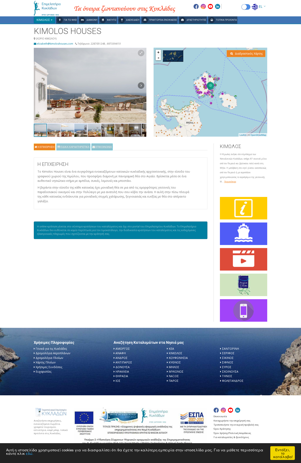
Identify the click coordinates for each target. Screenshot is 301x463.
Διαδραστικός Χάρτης (248, 53)
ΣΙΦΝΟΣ (227, 362)
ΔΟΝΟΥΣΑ (122, 367)
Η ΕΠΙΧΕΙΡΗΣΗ (45, 147)
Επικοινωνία (220, 416)
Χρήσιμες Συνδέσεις (49, 367)
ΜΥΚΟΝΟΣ (176, 371)
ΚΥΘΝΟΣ (175, 362)
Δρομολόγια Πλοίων (49, 358)
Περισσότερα (230, 181)
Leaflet (243, 134)
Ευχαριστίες (43, 371)
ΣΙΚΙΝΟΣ (228, 358)
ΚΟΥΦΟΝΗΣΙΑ (178, 358)
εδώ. (29, 453)
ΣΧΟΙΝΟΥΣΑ (230, 371)
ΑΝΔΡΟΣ (121, 358)
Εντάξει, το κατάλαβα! (283, 453)
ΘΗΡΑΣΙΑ (121, 376)
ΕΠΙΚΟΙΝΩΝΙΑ (103, 147)
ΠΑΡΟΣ (174, 381)
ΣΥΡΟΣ (226, 367)
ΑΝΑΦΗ (120, 353)
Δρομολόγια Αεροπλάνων (53, 353)
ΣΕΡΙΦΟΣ (228, 353)
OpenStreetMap (258, 134)
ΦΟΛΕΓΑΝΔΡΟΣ (232, 381)
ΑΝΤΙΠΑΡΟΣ (123, 362)
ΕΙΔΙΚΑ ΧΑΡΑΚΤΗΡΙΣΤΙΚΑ (74, 147)
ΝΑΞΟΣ (174, 376)
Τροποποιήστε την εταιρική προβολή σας (236, 424)
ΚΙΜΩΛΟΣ (175, 353)
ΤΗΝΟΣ (227, 376)
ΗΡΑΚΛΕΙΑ (122, 371)
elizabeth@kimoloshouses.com (54, 43)
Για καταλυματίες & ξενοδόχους (231, 437)
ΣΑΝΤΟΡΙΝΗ (230, 349)
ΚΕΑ (171, 349)
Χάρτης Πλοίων (46, 362)
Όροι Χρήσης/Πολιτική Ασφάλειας (232, 433)
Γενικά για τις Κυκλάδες (51, 349)
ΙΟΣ (117, 381)
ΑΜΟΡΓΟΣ (122, 349)
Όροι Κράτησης (222, 428)
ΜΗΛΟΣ (174, 367)
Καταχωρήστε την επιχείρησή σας (232, 420)
